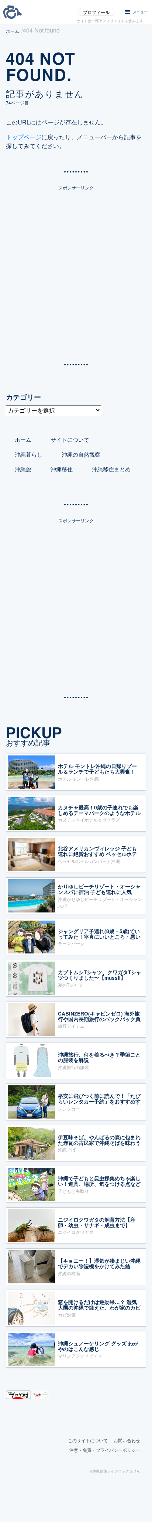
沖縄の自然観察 (81, 454)
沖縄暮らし (28, 454)
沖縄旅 (23, 469)
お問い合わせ (127, 1440)
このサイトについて (88, 1440)
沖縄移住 (62, 469)
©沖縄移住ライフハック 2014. (115, 1471)
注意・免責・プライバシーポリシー (104, 1450)
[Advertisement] (76, 273)
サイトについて (70, 439)
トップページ (23, 137)
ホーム (23, 439)
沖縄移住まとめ (111, 469)
